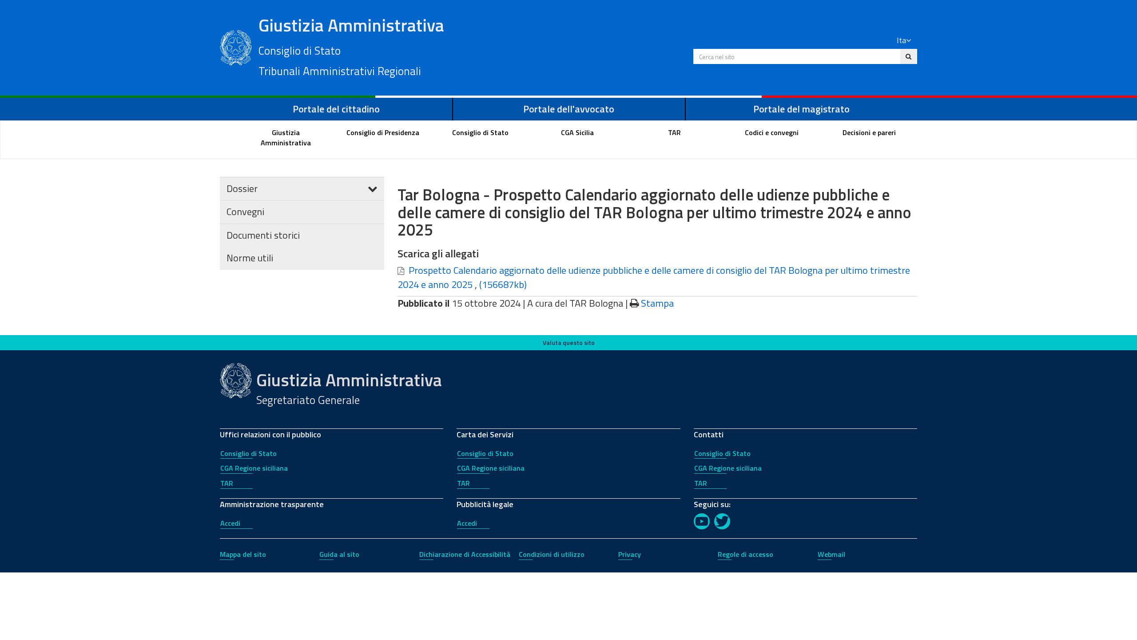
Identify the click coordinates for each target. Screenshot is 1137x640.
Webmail (831, 554)
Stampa (657, 303)
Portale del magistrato (801, 108)
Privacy (629, 554)
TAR (226, 483)
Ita (901, 40)
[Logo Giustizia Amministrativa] (236, 46)
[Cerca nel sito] (908, 56)
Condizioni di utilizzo (551, 554)
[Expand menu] (372, 188)
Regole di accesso (745, 554)
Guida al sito (339, 554)
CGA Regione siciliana (254, 468)
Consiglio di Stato (248, 453)
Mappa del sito (243, 554)
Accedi (230, 523)
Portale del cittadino (336, 108)
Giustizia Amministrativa (351, 46)
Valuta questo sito (569, 342)
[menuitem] (286, 137)
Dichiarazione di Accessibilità (464, 554)
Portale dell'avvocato (568, 108)
